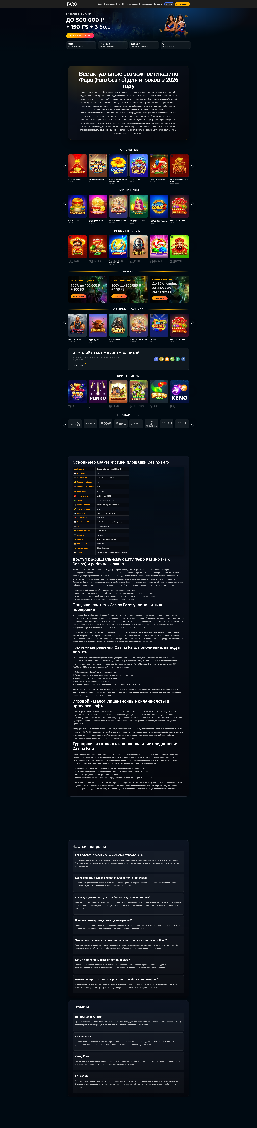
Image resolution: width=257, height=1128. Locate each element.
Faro (72, 4)
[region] (128, 169)
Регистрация (109, 4)
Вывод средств (145, 4)
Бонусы (157, 4)
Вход (118, 4)
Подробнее (78, 365)
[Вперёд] (192, 165)
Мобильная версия (130, 4)
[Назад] (65, 165)
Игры (100, 4)
